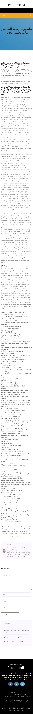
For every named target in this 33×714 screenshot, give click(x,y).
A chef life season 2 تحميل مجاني (11, 521)
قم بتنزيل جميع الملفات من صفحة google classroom (16, 355)
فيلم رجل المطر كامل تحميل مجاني (11, 357)
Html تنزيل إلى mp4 (6, 492)
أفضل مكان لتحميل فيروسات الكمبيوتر (12, 478)
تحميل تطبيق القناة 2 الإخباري (9, 457)
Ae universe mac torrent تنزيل (10, 419)
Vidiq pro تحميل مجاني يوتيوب (9, 382)
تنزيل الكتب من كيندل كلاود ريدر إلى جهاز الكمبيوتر (15, 515)
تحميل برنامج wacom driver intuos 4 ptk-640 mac (15, 482)
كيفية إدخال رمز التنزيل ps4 (9, 502)
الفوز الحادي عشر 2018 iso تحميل (11, 494)
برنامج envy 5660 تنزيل (7, 363)
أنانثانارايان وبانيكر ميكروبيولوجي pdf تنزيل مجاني (15, 429)
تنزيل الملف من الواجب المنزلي (10, 384)
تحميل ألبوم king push (7, 380)
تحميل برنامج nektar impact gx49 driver (12, 312)
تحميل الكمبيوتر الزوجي (7, 318)
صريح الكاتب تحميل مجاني (8, 488)
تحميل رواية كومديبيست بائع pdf (10, 337)
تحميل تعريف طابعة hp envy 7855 (10, 417)
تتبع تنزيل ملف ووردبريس (8, 513)
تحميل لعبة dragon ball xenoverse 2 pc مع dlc (14, 316)
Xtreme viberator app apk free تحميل (12, 431)
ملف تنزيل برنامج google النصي (10, 449)
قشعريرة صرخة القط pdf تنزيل (10, 378)
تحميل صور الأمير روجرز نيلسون (10, 519)
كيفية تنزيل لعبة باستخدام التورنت (10, 498)
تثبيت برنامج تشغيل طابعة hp (9, 339)
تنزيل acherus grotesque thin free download (14, 410)
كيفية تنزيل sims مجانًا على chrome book (13, 451)
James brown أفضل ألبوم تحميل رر (11, 367)
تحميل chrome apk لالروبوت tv (10, 443)
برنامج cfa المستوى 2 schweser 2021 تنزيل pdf (14, 390)
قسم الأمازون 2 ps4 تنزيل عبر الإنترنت (12, 314)
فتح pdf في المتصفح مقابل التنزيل (10, 394)
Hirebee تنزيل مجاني (16, 692)
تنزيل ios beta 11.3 (6, 447)
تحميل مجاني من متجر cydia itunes (11, 433)
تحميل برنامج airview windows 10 (11, 455)
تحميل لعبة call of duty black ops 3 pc (12, 329)
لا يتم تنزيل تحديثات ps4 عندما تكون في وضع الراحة (15, 402)
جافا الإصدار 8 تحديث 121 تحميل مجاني (12, 361)
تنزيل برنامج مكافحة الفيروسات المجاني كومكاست (15, 511)
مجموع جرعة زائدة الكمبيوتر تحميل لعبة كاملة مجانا (15, 453)
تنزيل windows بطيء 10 (8, 353)
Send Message (10, 615)
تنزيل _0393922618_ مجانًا (9, 333)
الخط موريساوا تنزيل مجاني (9, 509)
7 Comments (6, 77)
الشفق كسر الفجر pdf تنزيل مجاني (11, 414)
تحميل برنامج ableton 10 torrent (10, 408)
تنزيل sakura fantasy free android (11, 327)
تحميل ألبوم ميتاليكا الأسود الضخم (10, 476)
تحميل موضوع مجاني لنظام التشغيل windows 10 (15, 423)
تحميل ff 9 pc (5, 441)
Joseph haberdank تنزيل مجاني (10, 365)
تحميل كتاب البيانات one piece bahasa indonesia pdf (16, 400)
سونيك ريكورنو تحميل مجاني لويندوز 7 (11, 335)
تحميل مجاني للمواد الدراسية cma (10, 412)
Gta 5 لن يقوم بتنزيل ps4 (8, 331)
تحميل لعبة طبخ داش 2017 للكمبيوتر (11, 490)
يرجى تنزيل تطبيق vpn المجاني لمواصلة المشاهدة (15, 474)
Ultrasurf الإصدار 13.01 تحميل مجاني (11, 470)
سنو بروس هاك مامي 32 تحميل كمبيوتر (12, 320)
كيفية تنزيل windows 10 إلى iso (16, 694)
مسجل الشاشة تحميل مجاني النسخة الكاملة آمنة (14, 351)
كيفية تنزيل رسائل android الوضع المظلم (16, 701)
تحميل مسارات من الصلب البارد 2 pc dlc (12, 480)
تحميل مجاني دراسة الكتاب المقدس (11, 445)
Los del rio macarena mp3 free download (13, 392)
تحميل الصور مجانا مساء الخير (9, 427)
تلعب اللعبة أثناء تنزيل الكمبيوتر (9, 464)
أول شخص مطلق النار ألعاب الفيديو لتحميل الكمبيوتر (15, 425)
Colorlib (21, 710)
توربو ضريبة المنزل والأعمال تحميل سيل (13, 641)
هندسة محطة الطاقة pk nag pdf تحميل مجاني (14, 472)
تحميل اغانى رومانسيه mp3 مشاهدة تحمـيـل (13, 359)
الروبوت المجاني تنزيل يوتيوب (9, 500)
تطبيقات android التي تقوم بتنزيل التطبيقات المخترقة (16, 421)
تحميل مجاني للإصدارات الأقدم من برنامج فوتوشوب (15, 341)
